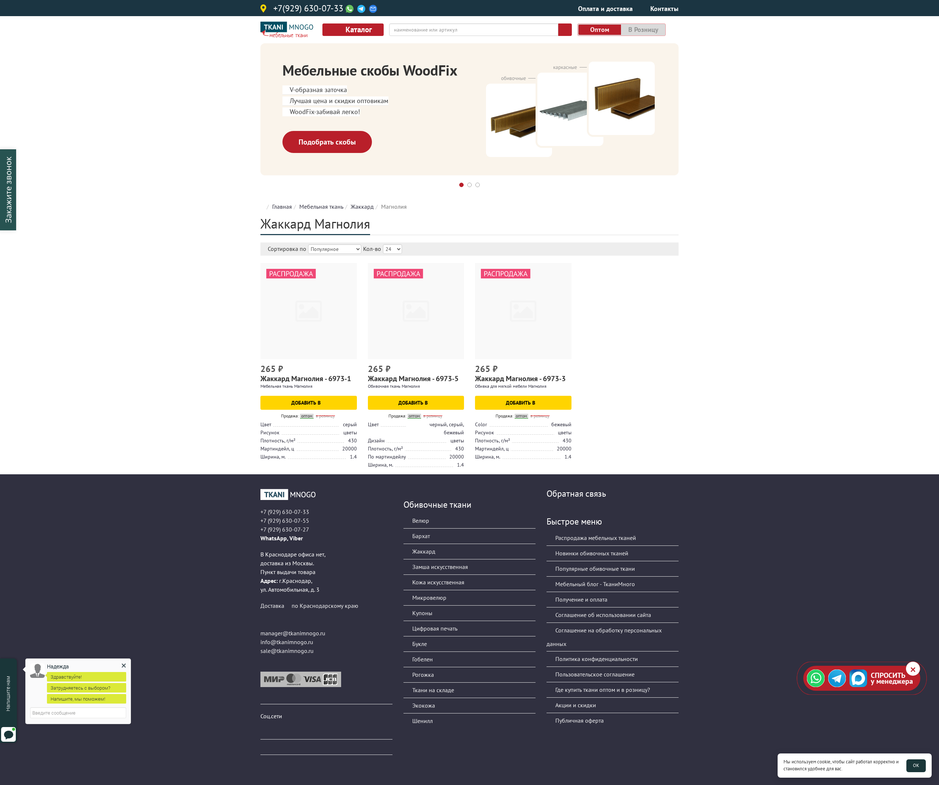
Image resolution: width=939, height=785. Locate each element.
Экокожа (423, 705)
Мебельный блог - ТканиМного (594, 584)
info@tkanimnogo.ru (286, 642)
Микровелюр (428, 597)
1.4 (353, 456)
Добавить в (306, 402)
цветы (350, 432)
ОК (916, 765)
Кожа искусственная (437, 582)
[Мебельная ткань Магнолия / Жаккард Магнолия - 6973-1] (308, 311)
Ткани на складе (432, 690)
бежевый (561, 424)
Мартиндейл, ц (277, 448)
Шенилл (422, 720)
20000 (349, 448)
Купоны (421, 613)
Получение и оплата (580, 599)
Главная (282, 206)
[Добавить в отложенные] (352, 370)
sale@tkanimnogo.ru (287, 650)
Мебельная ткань (321, 206)
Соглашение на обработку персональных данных (604, 637)
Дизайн (376, 440)
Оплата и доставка (605, 8)
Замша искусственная (439, 566)
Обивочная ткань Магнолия (394, 386)
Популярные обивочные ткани (594, 568)
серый (350, 424)
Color (481, 424)
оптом (599, 29)
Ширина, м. (273, 456)
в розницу (643, 29)
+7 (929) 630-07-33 (284, 511)
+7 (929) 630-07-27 (284, 529)
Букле (419, 643)
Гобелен (422, 659)
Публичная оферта (579, 720)
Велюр (420, 520)
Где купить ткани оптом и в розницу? (602, 689)
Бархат (420, 536)
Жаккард (362, 206)
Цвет (265, 424)
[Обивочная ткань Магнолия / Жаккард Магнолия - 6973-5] (416, 311)
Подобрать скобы (327, 142)
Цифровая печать (434, 628)
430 (352, 440)
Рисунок (269, 432)
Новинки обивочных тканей (591, 553)
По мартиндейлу (387, 456)
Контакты (664, 8)
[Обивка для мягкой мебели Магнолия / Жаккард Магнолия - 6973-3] (523, 311)
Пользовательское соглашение (594, 674)
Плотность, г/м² (278, 440)
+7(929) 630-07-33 (308, 9)
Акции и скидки (575, 705)
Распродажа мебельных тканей (595, 537)
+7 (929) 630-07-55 (284, 520)
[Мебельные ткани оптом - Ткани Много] (326, 494)
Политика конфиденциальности (596, 658)
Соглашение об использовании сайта (602, 614)
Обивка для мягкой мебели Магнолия (511, 386)
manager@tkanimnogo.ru (292, 633)
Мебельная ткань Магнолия (286, 386)
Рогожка (422, 674)
